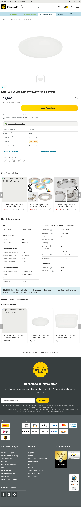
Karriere (31, 467)
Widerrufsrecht (7, 470)
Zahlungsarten (6, 458)
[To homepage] (9, 6)
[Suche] (22, 6)
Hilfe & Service (74, 1)
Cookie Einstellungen (9, 479)
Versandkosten (17, 102)
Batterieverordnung (8, 464)
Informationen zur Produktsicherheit (15, 299)
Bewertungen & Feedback (37, 458)
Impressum (32, 476)
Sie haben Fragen (7, 453)
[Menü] (77, 475)
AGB (2, 467)
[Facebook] (5, 161)
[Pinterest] (14, 161)
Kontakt (31, 456)
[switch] (74, 488)
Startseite (4, 19)
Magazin (31, 453)
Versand (4, 461)
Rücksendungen (7, 476)
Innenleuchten (15, 19)
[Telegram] (23, 161)
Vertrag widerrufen (8, 473)
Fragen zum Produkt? (49, 151)
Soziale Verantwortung (36, 470)
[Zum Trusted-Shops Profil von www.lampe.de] (67, 459)
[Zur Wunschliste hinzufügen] (76, 98)
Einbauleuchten (27, 19)
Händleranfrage (34, 464)
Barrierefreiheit (34, 473)
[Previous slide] (36, 79)
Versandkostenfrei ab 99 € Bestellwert (20, 115)
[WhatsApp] (19, 161)
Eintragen (43, 400)
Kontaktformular (42, 409)
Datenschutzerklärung (56, 411)
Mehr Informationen (10, 151)
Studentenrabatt (34, 461)
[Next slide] (44, 79)
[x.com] (9, 161)
